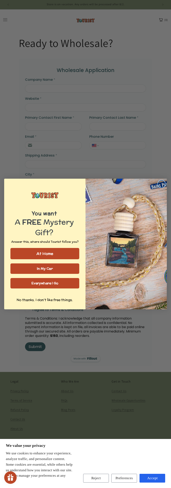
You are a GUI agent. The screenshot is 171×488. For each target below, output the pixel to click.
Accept (152, 478)
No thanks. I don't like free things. (45, 299)
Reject (96, 478)
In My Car (45, 268)
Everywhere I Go (44, 283)
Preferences (124, 478)
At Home (44, 253)
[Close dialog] (161, 184)
